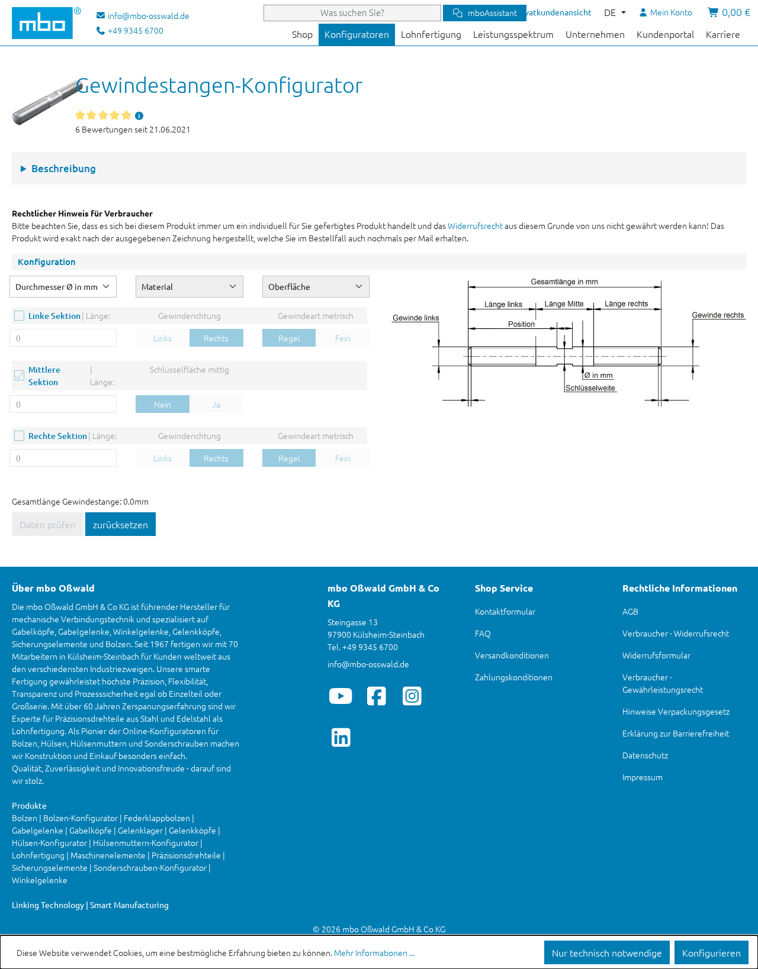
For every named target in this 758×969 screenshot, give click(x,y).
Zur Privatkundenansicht (546, 12)
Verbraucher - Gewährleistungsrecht (662, 683)
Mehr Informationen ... (374, 952)
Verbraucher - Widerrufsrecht (675, 633)
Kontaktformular (505, 611)
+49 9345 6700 (134, 30)
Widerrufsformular (656, 655)
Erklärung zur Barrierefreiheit (675, 733)
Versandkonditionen (512, 655)
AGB (630, 611)
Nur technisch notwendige (607, 952)
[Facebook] (376, 695)
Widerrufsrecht (475, 225)
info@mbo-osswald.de (368, 664)
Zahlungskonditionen (514, 677)
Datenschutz (645, 755)
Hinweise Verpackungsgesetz (676, 711)
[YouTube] (340, 695)
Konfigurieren (711, 952)
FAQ (483, 633)
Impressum (642, 777)
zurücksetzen (120, 524)
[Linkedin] (340, 737)
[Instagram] (412, 695)
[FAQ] (139, 115)
